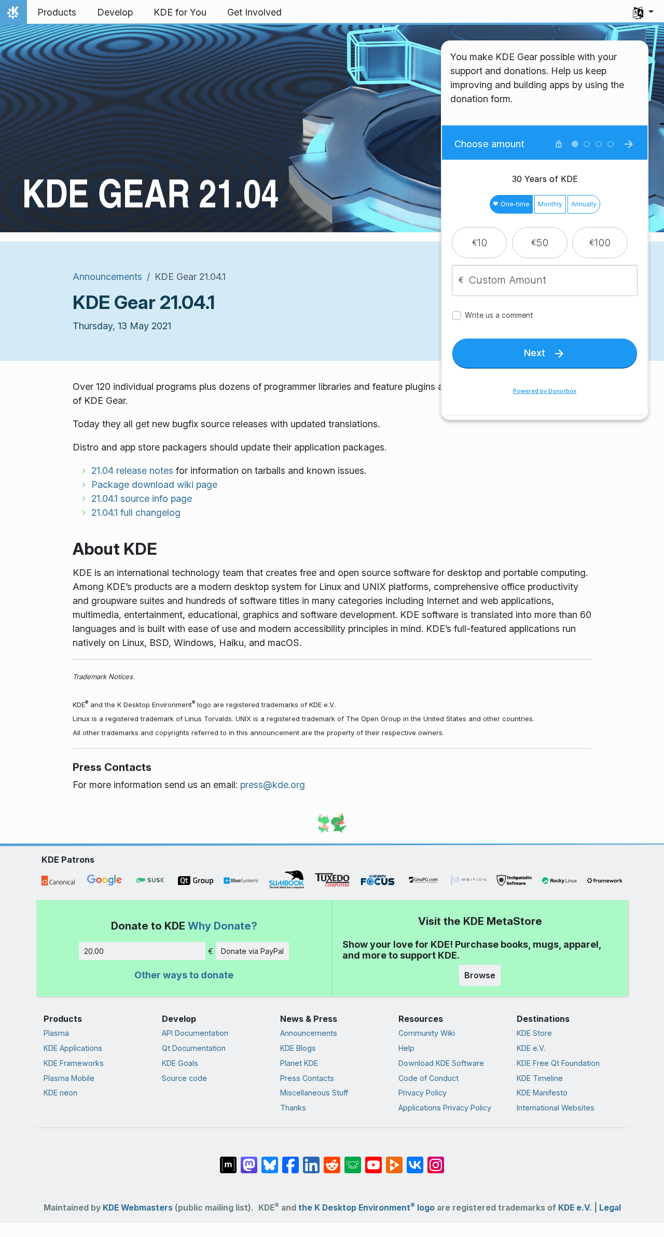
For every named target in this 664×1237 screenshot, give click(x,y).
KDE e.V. (531, 1048)
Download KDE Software (441, 1063)
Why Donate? (222, 925)
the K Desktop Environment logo (366, 1208)
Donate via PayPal (252, 951)
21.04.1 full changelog (136, 512)
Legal (610, 1208)
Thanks (293, 1107)
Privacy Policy (422, 1092)
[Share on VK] (415, 1159)
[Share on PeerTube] (394, 1159)
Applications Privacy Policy (444, 1107)
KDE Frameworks (74, 1063)
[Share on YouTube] (373, 1159)
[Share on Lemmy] (352, 1159)
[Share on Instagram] (435, 1159)
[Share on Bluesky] (269, 1159)
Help (406, 1048)
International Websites (555, 1107)
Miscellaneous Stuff (314, 1092)
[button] (643, 12)
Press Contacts (307, 1078)
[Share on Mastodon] (249, 1159)
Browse (479, 975)
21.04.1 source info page (141, 498)
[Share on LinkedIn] (311, 1159)
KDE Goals (180, 1063)
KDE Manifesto (542, 1092)
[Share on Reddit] (332, 1159)
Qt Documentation (194, 1048)
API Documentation (195, 1033)
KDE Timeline (540, 1078)
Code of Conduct (428, 1078)
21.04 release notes (132, 470)
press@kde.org (272, 784)
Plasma (56, 1033)
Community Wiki (426, 1033)
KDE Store (534, 1033)
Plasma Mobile (69, 1078)
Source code (184, 1078)
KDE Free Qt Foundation (558, 1063)
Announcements (107, 276)
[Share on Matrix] (228, 1159)
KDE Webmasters (138, 1208)
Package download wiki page (154, 484)
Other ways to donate (183, 974)
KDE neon (60, 1092)
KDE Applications (73, 1048)
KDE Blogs (298, 1048)
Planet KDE (299, 1063)
